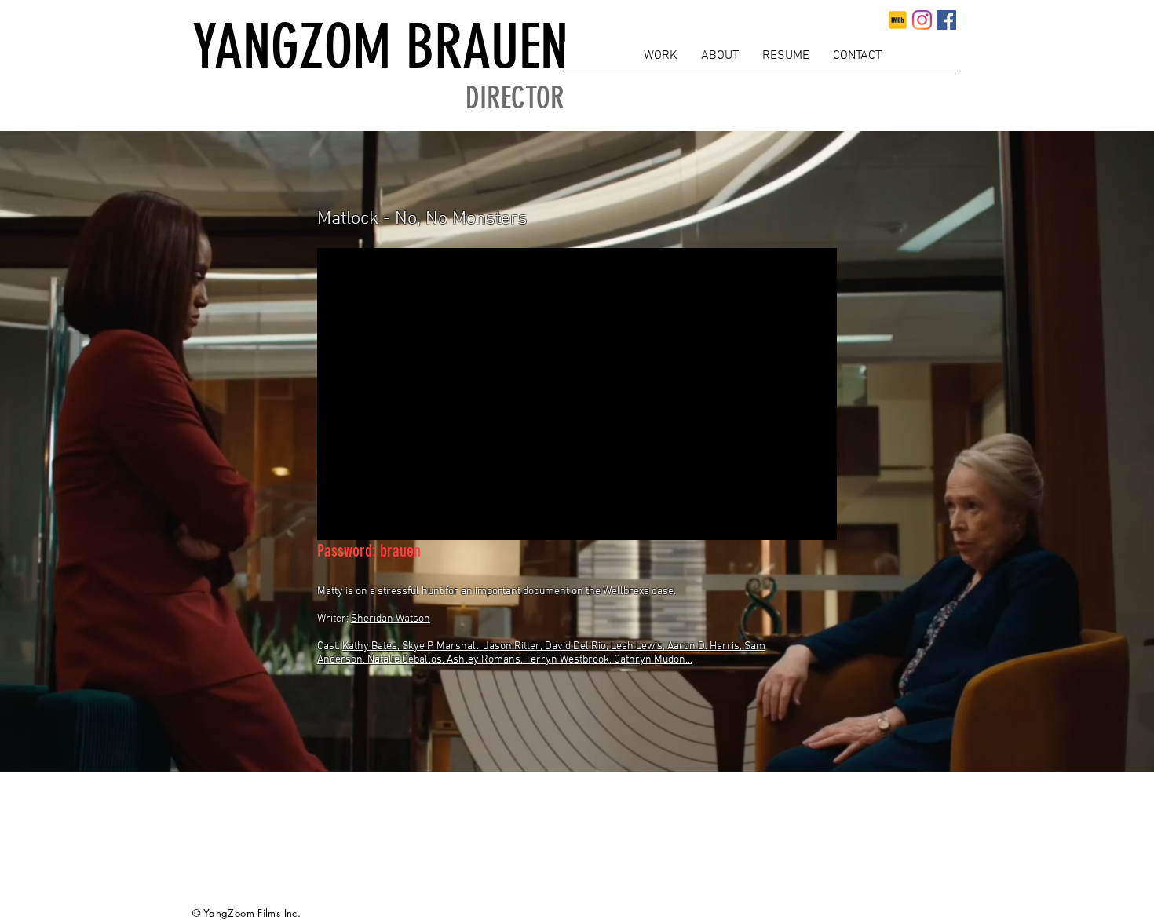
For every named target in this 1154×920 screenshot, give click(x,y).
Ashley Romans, (486, 659)
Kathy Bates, (372, 646)
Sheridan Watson (390, 619)
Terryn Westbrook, (569, 659)
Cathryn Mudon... (653, 659)
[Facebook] (946, 20)
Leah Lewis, (639, 646)
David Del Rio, (578, 646)
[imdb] (897, 20)
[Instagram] (922, 20)
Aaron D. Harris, (705, 646)
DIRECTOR (515, 98)
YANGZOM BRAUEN (380, 46)
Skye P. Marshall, (443, 646)
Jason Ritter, (514, 646)
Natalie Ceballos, (407, 659)
